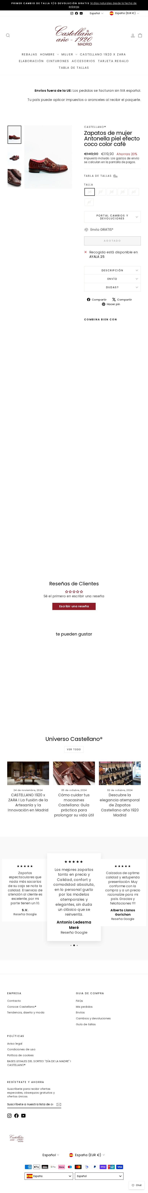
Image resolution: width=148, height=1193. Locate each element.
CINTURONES (58, 61)
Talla (88, 184)
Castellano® (95, 127)
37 (101, 192)
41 (89, 202)
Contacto (14, 1001)
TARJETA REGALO (113, 61)
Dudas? (112, 287)
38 (112, 192)
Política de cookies (20, 1055)
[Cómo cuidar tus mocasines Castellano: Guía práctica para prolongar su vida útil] (74, 773)
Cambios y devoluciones (93, 1018)
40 (134, 192)
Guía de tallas (86, 1024)
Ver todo (74, 749)
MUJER (68, 54)
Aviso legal (14, 1043)
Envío (112, 279)
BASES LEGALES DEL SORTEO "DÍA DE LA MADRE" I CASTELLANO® (39, 1063)
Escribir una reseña (74, 606)
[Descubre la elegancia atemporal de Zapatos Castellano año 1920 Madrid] (120, 773)
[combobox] (49, 1176)
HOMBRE (48, 54)
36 (90, 192)
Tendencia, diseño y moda (25, 1012)
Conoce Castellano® (21, 1007)
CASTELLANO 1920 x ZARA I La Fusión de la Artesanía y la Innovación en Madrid (28, 802)
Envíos (80, 1012)
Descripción (112, 270)
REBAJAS (29, 54)
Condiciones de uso (21, 1049)
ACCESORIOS (83, 61)
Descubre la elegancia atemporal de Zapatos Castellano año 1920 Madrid (120, 805)
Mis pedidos (84, 1007)
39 (123, 192)
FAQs (79, 1001)
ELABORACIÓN (31, 61)
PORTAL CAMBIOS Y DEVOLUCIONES (113, 217)
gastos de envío (127, 158)
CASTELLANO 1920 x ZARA (103, 54)
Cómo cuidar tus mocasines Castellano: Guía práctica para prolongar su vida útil (74, 805)
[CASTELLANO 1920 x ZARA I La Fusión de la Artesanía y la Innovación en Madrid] (28, 773)
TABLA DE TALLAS (74, 68)
